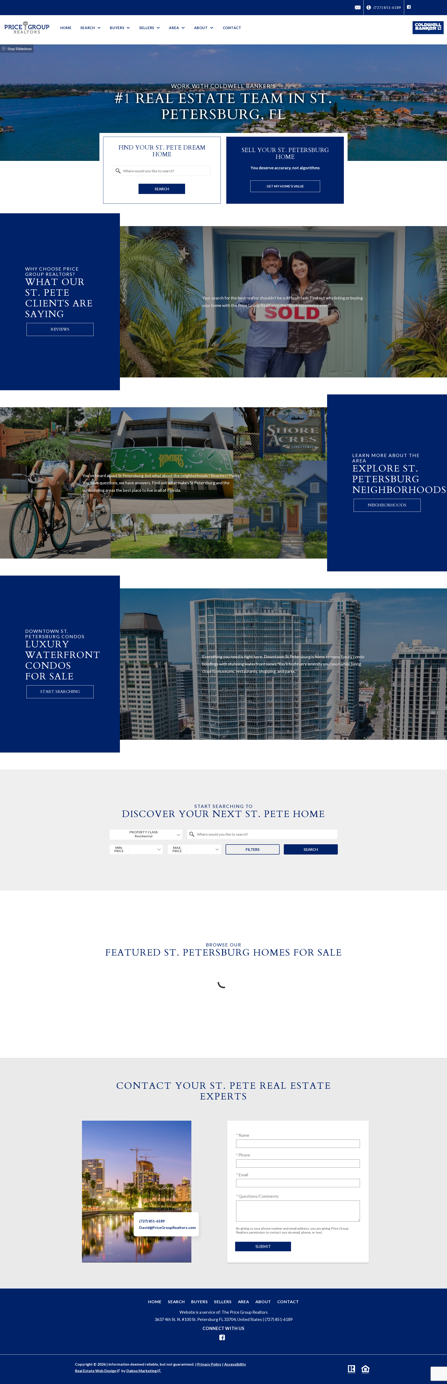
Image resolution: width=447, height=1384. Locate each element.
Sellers (222, 1301)
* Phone (243, 1155)
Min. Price (119, 849)
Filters (253, 849)
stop (7, 48)
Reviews (60, 329)
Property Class (143, 832)
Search (162, 189)
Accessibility (235, 1364)
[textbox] (165, 171)
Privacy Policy (209, 1364)
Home (66, 28)
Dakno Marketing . (143, 1370)
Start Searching (60, 691)
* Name (242, 1135)
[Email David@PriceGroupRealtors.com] (358, 7)
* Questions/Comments (257, 1196)
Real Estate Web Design (96, 1370)
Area (243, 1301)
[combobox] (162, 171)
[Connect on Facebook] (409, 7)
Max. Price (177, 849)
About (263, 1301)
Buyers (199, 1301)
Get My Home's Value (285, 186)
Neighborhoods (387, 505)
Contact (232, 28)
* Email (242, 1174)
